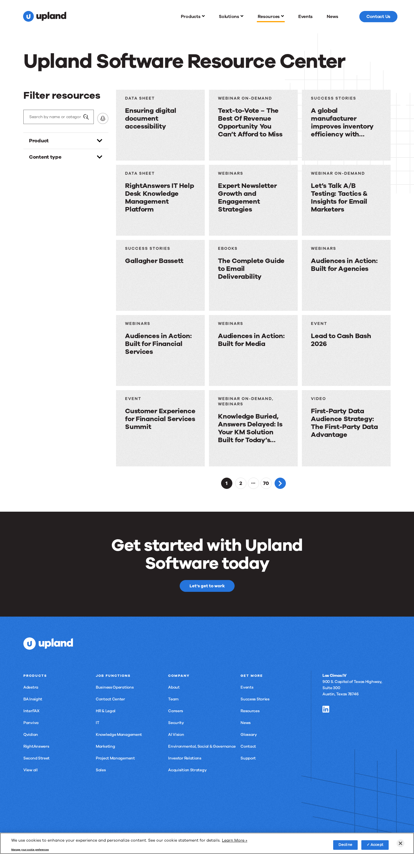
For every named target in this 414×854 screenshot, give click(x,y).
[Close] (400, 843)
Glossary (249, 734)
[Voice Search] (102, 118)
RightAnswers (36, 746)
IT (97, 722)
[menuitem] (193, 16)
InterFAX (31, 711)
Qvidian (30, 734)
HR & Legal (105, 711)
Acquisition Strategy (187, 770)
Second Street (36, 758)
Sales (101, 770)
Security (176, 722)
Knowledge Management (119, 734)
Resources (250, 711)
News (246, 722)
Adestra (30, 687)
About (174, 687)
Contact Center (110, 699)
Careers (175, 711)
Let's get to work (207, 586)
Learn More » (234, 840)
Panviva (31, 722)
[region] (207, 843)
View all (30, 770)
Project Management (115, 758)
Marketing (105, 746)
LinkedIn (325, 709)
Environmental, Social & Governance (202, 746)
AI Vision (176, 734)
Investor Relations (184, 758)
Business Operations (114, 687)
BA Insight (32, 699)
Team (173, 699)
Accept (377, 844)
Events (247, 687)
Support (248, 758)
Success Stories (255, 699)
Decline (345, 844)
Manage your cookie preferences (30, 849)
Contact (248, 746)
